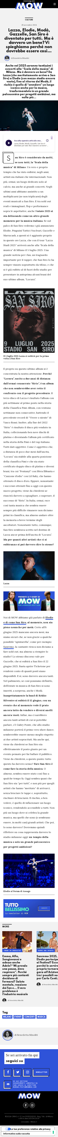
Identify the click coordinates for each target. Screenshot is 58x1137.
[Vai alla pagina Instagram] (32, 1105)
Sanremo (8, 646)
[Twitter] (18, 1072)
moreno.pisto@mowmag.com (24, 1087)
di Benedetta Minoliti (20, 58)
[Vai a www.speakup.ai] (52, 137)
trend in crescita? (12, 951)
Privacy (33, 1122)
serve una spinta (45, 951)
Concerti (29, 1017)
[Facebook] (8, 1072)
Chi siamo (25, 1122)
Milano (7, 1017)
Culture (29, 20)
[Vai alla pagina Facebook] (25, 1105)
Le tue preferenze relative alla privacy (30, 1129)
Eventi (18, 1017)
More (5, 927)
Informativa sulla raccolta (16, 1133)
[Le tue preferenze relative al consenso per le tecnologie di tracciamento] (53, 1132)
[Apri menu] (54, 4)
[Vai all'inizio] (29, 1096)
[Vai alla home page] (29, 5)
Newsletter (41, 1072)
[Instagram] (27, 1072)
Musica (41, 1017)
